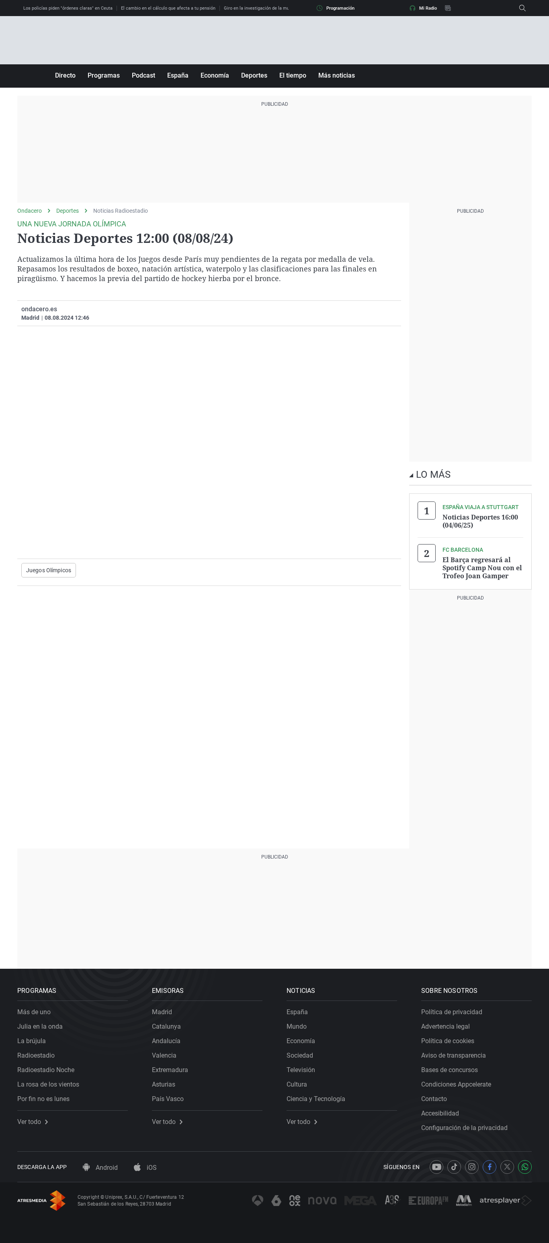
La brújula (31, 1041)
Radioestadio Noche (45, 1070)
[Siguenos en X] (507, 1167)
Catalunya (166, 1026)
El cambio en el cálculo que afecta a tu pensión (168, 8)
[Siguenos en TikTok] (454, 1167)
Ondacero (29, 211)
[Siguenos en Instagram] (472, 1167)
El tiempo (292, 75)
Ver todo (29, 1122)
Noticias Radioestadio (120, 211)
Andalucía (166, 1041)
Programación (340, 8)
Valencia (164, 1055)
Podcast (143, 75)
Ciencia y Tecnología (316, 1099)
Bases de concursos (449, 1070)
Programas (104, 75)
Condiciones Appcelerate (456, 1084)
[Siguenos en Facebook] (489, 1167)
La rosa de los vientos (48, 1084)
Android (106, 1167)
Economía (215, 75)
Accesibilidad (440, 1113)
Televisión (301, 1070)
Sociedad (300, 1055)
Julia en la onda (40, 1026)
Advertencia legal (445, 1026)
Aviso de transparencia (453, 1055)
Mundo (297, 1026)
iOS (151, 1167)
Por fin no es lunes (43, 1099)
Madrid (162, 1012)
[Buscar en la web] (522, 8)
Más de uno (34, 1012)
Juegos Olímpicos (48, 570)
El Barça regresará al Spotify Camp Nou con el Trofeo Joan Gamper (482, 567)
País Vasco (168, 1099)
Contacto (434, 1099)
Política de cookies (447, 1041)
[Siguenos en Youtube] (436, 1167)
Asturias (163, 1084)
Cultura (297, 1084)
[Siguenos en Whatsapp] (525, 1167)
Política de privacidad (451, 1012)
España (177, 75)
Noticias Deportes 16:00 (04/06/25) (480, 521)
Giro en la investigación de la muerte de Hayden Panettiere (283, 8)
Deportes (254, 75)
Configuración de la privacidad (464, 1128)
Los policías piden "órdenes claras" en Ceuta (68, 8)
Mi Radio (428, 8)
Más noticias (336, 75)
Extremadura (170, 1070)
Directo (65, 75)
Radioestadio (36, 1055)
